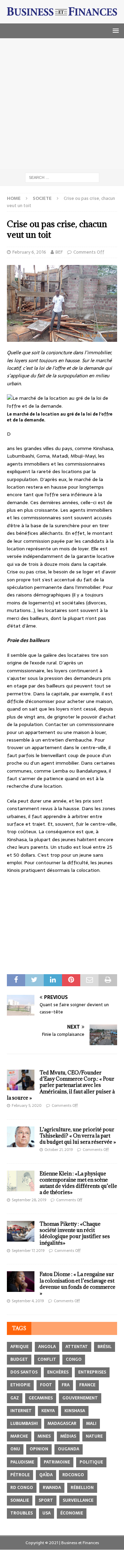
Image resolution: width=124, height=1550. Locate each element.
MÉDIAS (68, 1436)
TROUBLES (21, 1513)
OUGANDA (68, 1449)
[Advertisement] (62, 104)
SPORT (46, 1500)
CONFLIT (47, 1359)
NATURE (94, 1436)
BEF (59, 252)
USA (46, 1513)
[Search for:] (62, 177)
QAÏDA (46, 1474)
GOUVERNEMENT (80, 1398)
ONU (15, 1449)
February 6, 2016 (29, 252)
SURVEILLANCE (78, 1500)
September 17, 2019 (28, 1250)
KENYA (48, 1410)
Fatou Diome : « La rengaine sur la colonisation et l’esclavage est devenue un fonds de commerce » (77, 1283)
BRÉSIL (104, 1346)
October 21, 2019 (58, 1149)
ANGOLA (47, 1346)
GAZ (14, 1398)
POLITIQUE (91, 1462)
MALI (91, 1423)
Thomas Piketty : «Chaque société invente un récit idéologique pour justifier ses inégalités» (75, 1233)
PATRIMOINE (57, 1462)
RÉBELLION (82, 1487)
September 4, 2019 (28, 1301)
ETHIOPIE (20, 1384)
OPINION (39, 1449)
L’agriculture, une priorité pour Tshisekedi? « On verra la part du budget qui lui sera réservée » (78, 1135)
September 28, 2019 (29, 1200)
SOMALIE (19, 1500)
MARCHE (19, 1436)
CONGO (74, 1359)
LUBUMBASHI (24, 1423)
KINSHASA (74, 1410)
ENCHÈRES (58, 1372)
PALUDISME (22, 1462)
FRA (66, 1384)
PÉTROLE (20, 1474)
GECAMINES (41, 1398)
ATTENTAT (76, 1346)
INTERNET (21, 1410)
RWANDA (52, 1487)
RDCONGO (73, 1474)
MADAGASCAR (62, 1423)
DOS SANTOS (24, 1372)
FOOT (46, 1384)
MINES (44, 1436)
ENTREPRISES (92, 1372)
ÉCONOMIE (71, 1513)
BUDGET (19, 1359)
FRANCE (87, 1384)
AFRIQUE (19, 1346)
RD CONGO (21, 1487)
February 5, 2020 (27, 1105)
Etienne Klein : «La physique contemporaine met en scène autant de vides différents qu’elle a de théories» (78, 1183)
